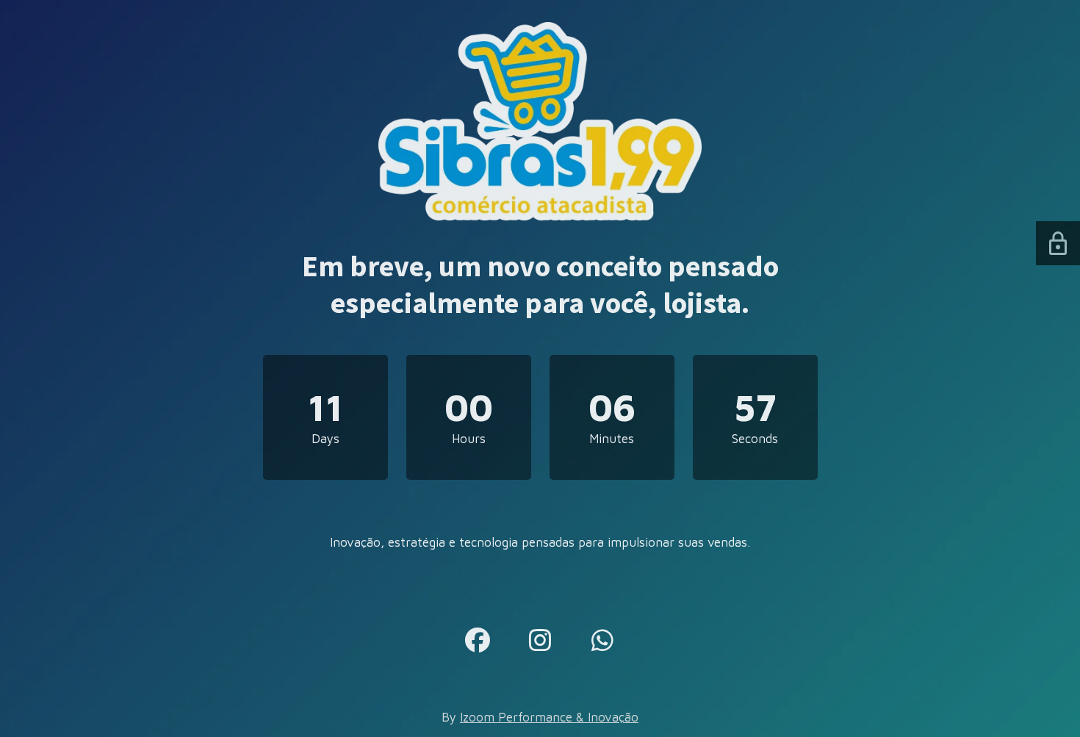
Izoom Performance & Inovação (549, 717)
